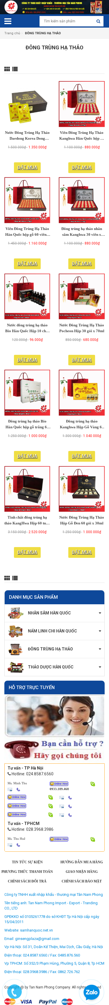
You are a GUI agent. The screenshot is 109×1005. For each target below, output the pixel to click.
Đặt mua (27, 167)
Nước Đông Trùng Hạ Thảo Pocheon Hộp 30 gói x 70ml (81, 328)
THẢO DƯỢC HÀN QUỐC (51, 667)
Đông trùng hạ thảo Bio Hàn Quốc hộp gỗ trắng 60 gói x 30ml (27, 425)
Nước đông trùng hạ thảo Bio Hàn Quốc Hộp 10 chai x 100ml (27, 329)
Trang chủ (12, 33)
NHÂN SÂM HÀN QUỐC (49, 613)
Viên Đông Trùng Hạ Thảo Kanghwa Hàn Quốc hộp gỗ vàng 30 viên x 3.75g (81, 136)
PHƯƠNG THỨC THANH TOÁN (27, 872)
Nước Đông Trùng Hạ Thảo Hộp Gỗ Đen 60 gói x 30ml (81, 520)
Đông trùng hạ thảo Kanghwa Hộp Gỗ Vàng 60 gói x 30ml (82, 425)
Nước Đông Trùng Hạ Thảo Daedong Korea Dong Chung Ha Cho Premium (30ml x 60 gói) (27, 136)
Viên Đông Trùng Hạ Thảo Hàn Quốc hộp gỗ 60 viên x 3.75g (27, 232)
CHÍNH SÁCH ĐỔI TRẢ (27, 881)
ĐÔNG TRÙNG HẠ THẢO (50, 649)
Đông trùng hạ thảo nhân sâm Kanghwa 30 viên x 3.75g (81, 232)
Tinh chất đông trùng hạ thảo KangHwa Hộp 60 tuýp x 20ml (27, 521)
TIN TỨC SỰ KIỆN (27, 862)
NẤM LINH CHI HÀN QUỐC (52, 631)
